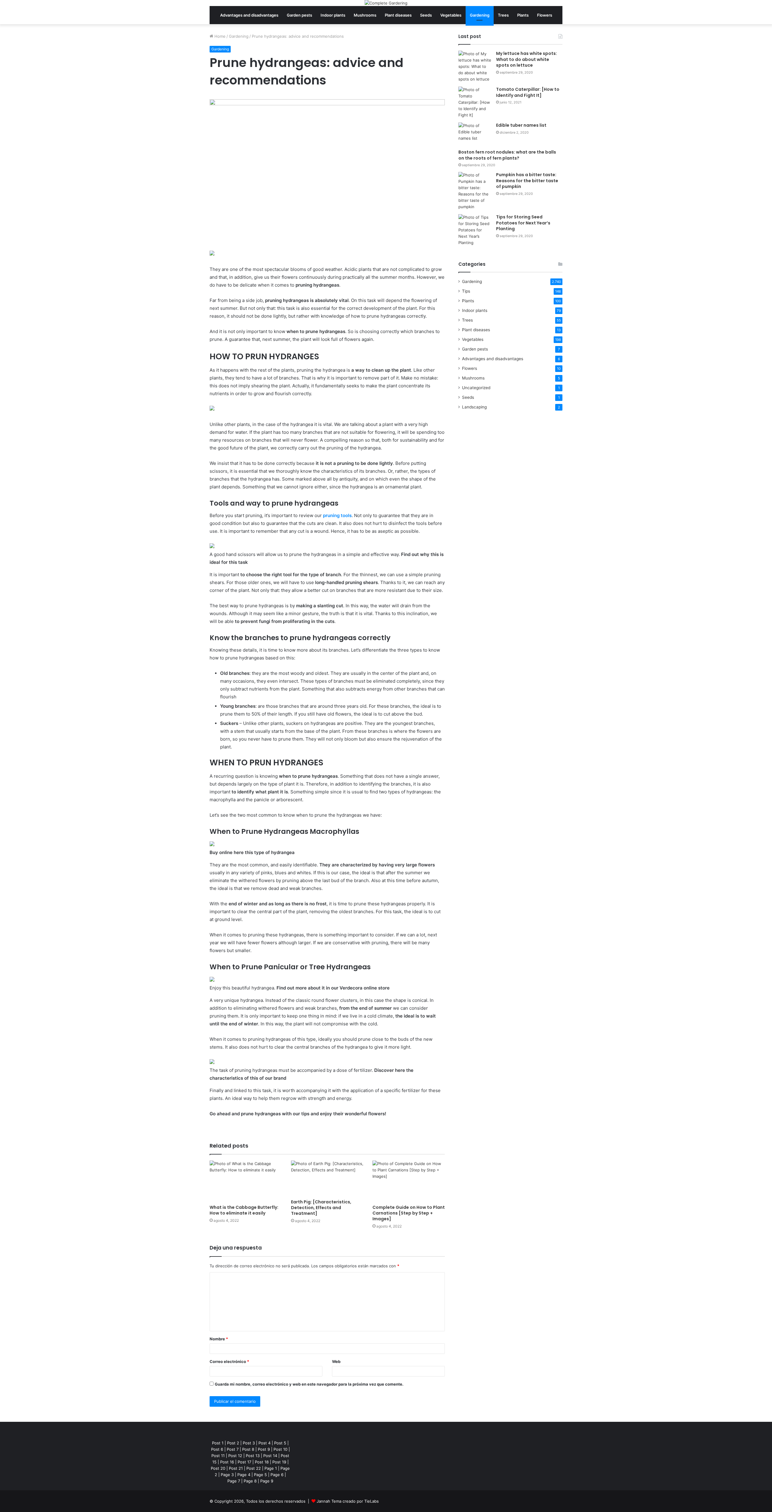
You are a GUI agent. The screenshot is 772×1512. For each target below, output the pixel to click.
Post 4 (264, 1443)
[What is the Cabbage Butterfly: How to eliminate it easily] (246, 1181)
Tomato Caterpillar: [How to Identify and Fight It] (527, 92)
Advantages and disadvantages (249, 15)
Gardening (479, 15)
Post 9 (264, 1449)
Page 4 (243, 1474)
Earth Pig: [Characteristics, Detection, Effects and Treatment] (321, 1207)
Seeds (426, 15)
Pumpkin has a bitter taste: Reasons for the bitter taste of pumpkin (527, 180)
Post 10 (280, 1449)
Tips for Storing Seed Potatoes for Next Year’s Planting (523, 223)
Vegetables (450, 15)
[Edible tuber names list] (475, 133)
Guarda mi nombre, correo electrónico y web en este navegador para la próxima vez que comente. (309, 1384)
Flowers (544, 15)
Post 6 (217, 1449)
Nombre (219, 1338)
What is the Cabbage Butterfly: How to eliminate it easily (244, 1210)
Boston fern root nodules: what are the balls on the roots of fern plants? (507, 155)
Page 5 (260, 1474)
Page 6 (277, 1474)
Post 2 (233, 1443)
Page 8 (250, 1481)
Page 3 (227, 1474)
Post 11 (218, 1455)
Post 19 (279, 1462)
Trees (503, 15)
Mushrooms (365, 15)
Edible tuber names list (521, 125)
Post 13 (253, 1455)
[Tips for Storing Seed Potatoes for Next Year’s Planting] (475, 230)
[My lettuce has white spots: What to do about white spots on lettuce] (475, 66)
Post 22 (253, 1468)
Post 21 (236, 1468)
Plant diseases (398, 15)
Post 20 (218, 1468)
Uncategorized (476, 387)
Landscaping (474, 407)
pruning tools (337, 515)
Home (219, 36)
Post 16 (227, 1462)
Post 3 (249, 1443)
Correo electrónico (229, 1361)
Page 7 (233, 1481)
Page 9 (266, 1481)
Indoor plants (333, 15)
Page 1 (270, 1468)
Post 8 (248, 1449)
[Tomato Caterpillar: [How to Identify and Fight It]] (475, 102)
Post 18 (262, 1462)
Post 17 (244, 1462)
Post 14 (270, 1455)
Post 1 (217, 1443)
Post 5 (280, 1443)
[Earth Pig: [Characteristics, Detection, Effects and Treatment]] (327, 1178)
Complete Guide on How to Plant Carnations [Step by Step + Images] (408, 1213)
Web (336, 1361)
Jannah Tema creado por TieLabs (348, 1501)
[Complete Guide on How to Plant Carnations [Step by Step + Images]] (408, 1181)
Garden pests (299, 15)
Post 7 (233, 1449)
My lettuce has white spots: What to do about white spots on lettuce (526, 59)
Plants (523, 15)
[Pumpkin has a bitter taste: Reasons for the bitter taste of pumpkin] (475, 191)
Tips (466, 291)
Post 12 (235, 1455)
